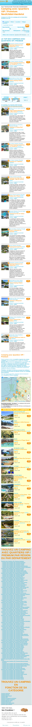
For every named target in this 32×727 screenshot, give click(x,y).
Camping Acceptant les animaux (8, 698)
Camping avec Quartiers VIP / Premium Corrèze (13, 623)
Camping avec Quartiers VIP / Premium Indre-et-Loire (14, 590)
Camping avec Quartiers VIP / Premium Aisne (12, 649)
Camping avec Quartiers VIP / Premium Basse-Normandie (14, 573)
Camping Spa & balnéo (6, 704)
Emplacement (25, 30)
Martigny (11, 317)
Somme (17, 43)
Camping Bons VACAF (6, 696)
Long (10, 245)
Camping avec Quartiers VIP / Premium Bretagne (12, 581)
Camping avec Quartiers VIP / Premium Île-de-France (13, 611)
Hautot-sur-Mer (12, 298)
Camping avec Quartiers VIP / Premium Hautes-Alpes (14, 666)
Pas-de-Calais (16, 108)
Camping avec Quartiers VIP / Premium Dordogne (13, 562)
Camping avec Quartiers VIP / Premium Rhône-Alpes (13, 669)
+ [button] (28, 396)
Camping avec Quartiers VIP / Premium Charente (13, 654)
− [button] (28, 398)
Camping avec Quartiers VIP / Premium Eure (12, 609)
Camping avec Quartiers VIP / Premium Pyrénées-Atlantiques (16, 567)
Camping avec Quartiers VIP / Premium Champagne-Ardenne (15, 594)
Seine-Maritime (20, 298)
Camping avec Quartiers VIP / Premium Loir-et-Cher (14, 593)
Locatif (27, 31)
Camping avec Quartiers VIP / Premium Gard (12, 617)
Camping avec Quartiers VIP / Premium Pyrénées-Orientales (16, 621)
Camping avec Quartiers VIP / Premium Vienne (13, 657)
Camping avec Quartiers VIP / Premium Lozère (13, 620)
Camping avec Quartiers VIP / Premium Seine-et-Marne (15, 613)
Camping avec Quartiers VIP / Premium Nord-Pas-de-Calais (15, 640)
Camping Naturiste (5, 693)
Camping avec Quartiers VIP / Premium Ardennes (13, 595)
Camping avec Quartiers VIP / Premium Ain (12, 670)
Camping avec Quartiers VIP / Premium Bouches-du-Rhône (16, 664)
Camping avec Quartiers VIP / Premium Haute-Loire (14, 570)
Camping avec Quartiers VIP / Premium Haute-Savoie (14, 674)
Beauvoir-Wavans (13, 211)
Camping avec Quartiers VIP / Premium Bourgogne (13, 577)
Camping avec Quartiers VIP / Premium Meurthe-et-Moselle (16, 627)
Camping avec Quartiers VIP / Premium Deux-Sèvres (14, 656)
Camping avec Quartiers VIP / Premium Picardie (12, 648)
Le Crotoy (11, 61)
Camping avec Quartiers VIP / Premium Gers (12, 633)
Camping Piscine (5, 694)
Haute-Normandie (18, 79)
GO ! (27, 25)
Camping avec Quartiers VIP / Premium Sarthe (13, 646)
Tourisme (12, 377)
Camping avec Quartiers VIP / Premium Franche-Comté (14, 602)
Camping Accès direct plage (7, 703)
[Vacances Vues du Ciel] (8, 1)
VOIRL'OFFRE (28, 44)
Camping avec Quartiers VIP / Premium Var (12, 667)
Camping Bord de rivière (7, 700)
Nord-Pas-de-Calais (14, 212)
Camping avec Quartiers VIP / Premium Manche (13, 575)
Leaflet (15, 401)
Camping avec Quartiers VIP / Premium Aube (12, 596)
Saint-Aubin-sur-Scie (14, 78)
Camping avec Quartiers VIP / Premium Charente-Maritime (15, 655)
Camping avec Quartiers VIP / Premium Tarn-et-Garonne (15, 638)
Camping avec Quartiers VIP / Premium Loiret (12, 591)
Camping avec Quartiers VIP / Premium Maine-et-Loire (14, 644)
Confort (25, 97)
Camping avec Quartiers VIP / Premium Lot (12, 636)
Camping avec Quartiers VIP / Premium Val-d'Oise (13, 614)
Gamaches (11, 43)
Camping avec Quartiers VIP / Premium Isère (12, 675)
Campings (6, 22)
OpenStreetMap (22, 401)
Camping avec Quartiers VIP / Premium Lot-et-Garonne (15, 566)
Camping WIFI (4, 697)
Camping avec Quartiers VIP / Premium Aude (12, 616)
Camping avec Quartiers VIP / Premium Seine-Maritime (15, 610)
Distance (5, 97)
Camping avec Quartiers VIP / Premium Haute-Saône (14, 604)
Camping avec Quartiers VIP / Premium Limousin (12, 622)
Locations (18, 22)
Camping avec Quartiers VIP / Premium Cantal (13, 569)
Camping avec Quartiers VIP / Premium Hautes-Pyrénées (15, 635)
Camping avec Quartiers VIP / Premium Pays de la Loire (14, 642)
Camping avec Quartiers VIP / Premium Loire (12, 676)
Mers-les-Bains (12, 229)
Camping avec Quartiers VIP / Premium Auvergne (12, 568)
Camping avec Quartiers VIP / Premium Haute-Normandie (14, 608)
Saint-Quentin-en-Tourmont (15, 124)
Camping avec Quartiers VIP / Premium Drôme (13, 673)
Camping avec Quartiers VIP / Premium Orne (12, 576)
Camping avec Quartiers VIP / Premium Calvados (13, 574)
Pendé (10, 176)
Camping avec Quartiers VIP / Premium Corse (11, 600)
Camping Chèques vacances (8, 699)
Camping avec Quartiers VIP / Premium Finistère (13, 583)
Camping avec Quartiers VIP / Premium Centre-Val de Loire (15, 587)
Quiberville (11, 335)
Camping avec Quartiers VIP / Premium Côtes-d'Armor (14, 582)
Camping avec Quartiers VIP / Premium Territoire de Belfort (15, 607)
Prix (15, 97)
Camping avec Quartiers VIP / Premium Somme (13, 651)
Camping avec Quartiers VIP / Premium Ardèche (13, 671)
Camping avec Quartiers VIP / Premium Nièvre (13, 579)
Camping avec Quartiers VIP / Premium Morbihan (13, 586)
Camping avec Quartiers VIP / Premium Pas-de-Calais (14, 641)
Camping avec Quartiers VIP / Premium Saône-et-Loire (15, 580)
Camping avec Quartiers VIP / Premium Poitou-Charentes (14, 653)
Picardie (21, 43)
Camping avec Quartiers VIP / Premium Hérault (13, 619)
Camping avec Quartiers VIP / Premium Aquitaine (12, 561)
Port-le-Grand (12, 194)
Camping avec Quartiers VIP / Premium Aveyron (13, 631)
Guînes (11, 108)
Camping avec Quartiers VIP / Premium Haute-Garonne (15, 634)
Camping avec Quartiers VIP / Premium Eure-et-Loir (14, 588)
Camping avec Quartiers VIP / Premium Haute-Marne (14, 597)
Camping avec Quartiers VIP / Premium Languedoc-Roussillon (15, 615)
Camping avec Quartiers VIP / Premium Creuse (13, 624)
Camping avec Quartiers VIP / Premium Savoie (13, 678)
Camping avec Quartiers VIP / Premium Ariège (13, 630)
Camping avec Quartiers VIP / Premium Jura (12, 606)
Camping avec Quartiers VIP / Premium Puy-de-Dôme (14, 571)
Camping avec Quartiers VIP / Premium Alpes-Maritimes (15, 663)
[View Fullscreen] (28, 379)
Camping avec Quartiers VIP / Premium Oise (12, 650)
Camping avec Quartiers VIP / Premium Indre (12, 589)
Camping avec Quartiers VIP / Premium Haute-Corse (14, 601)
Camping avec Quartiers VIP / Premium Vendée (13, 647)
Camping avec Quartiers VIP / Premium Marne (13, 599)
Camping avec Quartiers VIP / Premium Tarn (12, 637)
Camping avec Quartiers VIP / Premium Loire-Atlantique (15, 643)
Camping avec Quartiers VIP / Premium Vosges (13, 628)
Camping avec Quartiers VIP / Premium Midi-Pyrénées (13, 629)
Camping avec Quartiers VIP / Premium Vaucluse (13, 668)
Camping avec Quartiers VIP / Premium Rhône (13, 677)
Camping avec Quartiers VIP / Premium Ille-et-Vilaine (14, 584)
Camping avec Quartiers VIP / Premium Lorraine (12, 626)
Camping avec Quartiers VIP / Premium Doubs (13, 603)
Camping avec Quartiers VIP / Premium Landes (13, 564)
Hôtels (12, 22)
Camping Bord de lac (6, 701)
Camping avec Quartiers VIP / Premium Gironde (13, 563)
